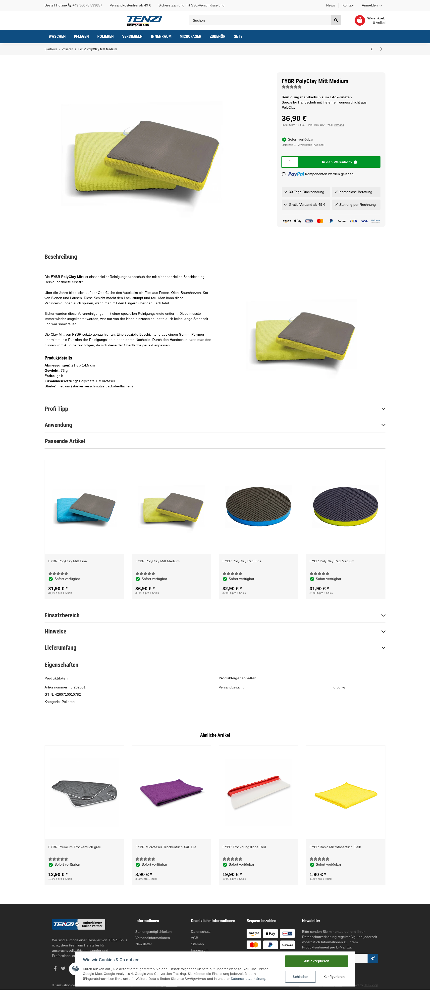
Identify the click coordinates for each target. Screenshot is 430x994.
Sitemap (197, 944)
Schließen (300, 977)
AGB (194, 938)
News (330, 5)
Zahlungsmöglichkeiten (153, 932)
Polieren (68, 702)
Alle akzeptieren (316, 961)
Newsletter (143, 944)
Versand (339, 124)
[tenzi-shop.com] (145, 20)
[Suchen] (336, 20)
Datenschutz (201, 932)
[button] (372, 5)
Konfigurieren (334, 977)
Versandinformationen (152, 938)
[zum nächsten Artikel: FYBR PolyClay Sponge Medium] (380, 49)
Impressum (200, 950)
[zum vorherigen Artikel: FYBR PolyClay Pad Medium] (371, 49)
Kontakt (348, 5)
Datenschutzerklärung (319, 937)
